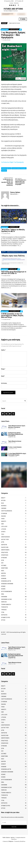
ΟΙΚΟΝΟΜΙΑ (4, 596)
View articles (13, 194)
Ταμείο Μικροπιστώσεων (14, 441)
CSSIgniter (11, 841)
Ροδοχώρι (4, 170)
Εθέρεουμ (4, 544)
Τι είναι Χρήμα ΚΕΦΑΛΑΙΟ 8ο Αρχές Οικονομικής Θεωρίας (17, 454)
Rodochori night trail (6, 168)
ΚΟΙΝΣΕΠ (3, 576)
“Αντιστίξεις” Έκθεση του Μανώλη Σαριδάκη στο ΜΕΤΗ (13, 230)
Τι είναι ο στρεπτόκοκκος (15, 23)
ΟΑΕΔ (2, 594)
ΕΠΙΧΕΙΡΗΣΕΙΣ (4, 555)
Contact (11, 3)
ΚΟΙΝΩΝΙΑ (3, 578)
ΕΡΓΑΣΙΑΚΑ (4, 557)
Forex (3, 518)
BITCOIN (3, 500)
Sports (3, 531)
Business (3, 505)
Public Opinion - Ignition (9, 837)
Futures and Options (13, 9)
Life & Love (4, 526)
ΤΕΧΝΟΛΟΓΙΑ (4, 607)
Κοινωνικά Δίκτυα (6, 581)
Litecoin (3, 529)
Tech (2, 534)
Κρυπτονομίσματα (6, 591)
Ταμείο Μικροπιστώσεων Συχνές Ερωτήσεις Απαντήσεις (16, 426)
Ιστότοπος (4, 383)
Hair (2, 524)
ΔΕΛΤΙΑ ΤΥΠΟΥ (4, 29)
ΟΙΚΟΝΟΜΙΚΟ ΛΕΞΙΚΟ (6, 599)
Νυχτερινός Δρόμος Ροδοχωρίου (19, 168)
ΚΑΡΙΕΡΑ (3, 573)
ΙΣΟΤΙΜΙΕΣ (3, 565)
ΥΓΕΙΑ (2, 612)
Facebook (9, 5)
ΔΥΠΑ (2, 542)
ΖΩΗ (2, 563)
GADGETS (3, 521)
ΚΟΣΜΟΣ (3, 586)
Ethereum (4, 513)
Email (3, 376)
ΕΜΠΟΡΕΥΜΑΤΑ (5, 550)
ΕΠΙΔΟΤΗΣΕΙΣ (4, 552)
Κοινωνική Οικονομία (7, 583)
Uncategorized (5, 537)
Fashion (3, 516)
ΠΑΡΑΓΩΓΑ (4, 602)
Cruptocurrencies (6, 511)
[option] (18, 23)
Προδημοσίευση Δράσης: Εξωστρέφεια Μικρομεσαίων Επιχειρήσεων (15, 434)
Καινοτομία (4, 568)
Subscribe (14, 826)
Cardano (3, 508)
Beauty (3, 498)
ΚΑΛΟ (2, 570)
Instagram (13, 5)
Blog (2, 503)
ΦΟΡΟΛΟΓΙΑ (4, 615)
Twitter (11, 5)
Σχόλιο (3, 350)
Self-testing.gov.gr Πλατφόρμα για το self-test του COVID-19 (13, 272)
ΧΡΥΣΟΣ (3, 620)
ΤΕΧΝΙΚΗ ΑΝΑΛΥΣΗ (6, 604)
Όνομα (3, 369)
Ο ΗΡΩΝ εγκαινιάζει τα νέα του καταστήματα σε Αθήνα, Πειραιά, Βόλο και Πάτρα (12, 315)
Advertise (16, 3)
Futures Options (6, 39)
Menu (23, 19)
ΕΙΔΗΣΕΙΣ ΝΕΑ (4, 227)
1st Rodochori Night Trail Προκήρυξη (12, 162)
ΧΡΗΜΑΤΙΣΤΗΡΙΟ (5, 617)
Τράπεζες (4, 609)
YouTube (15, 5)
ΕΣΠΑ (2, 560)
